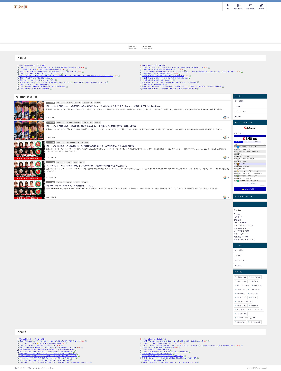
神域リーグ (238, 116)
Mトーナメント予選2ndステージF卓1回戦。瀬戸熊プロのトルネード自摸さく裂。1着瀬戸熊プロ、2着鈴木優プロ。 (92, 126)
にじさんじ (238, 106)
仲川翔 (86, 142)
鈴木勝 (254, 305)
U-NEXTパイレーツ (87, 102)
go (228, 117)
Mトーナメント (61, 102)
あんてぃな (238, 217)
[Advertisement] (140, 27)
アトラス (253, 293)
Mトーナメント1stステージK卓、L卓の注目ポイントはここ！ (70, 185)
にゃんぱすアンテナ (242, 228)
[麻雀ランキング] (250, 127)
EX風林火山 (254, 289)
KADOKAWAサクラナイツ (73, 102)
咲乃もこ (241, 322)
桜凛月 (254, 281)
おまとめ (237, 220)
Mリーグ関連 (51, 102)
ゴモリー (241, 289)
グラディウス (255, 322)
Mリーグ (69, 182)
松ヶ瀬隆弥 (84, 182)
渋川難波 (257, 285)
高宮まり (82, 162)
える (253, 297)
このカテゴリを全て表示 (250, 183)
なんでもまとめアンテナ (243, 225)
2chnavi (237, 214)
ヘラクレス (241, 297)
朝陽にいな (241, 277)
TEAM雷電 (97, 102)
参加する (263, 185)
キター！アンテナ (241, 234)
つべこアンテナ (240, 222)
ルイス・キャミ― (256, 310)
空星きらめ (255, 277)
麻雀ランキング (239, 133)
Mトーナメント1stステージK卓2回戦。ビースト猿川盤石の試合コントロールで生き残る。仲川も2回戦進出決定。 (91, 146)
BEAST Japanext (71, 142)
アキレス (241, 310)
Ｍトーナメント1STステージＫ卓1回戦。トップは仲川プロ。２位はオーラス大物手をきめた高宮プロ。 (87, 166)
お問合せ (51, 368)
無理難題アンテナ (241, 237)
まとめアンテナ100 (241, 231)
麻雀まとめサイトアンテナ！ (245, 239)
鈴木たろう (76, 182)
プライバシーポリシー (40, 368)
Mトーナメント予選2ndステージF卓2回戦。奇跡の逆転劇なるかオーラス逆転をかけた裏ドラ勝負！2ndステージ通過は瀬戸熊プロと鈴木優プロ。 (104, 106)
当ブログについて (240, 111)
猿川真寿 (80, 142)
